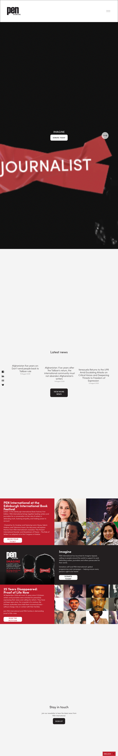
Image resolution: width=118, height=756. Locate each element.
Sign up (59, 721)
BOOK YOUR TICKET (12, 540)
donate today (68, 577)
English (107, 754)
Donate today (59, 137)
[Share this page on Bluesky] (3, 385)
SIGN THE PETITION (13, 619)
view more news (59, 392)
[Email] (3, 380)
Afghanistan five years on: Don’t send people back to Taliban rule (25, 368)
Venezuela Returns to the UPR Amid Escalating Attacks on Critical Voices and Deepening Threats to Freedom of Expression (93, 375)
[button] (106, 356)
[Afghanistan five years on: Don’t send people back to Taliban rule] (25, 361)
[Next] (105, 135)
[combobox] (109, 754)
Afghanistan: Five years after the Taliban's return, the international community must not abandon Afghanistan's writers (59, 373)
